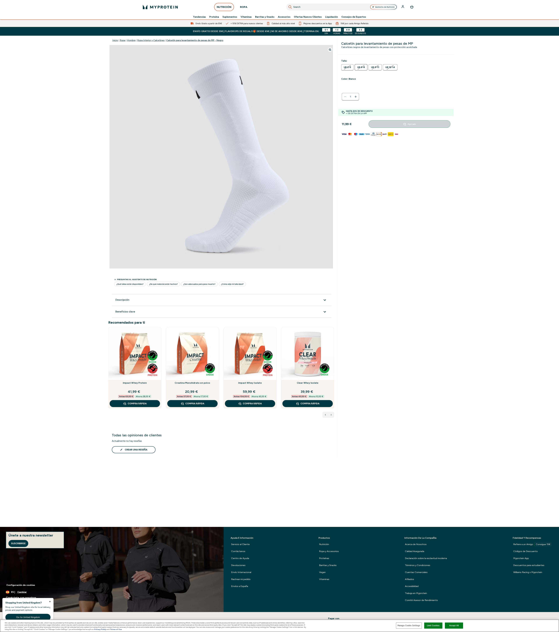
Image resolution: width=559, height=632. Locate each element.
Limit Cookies (433, 625)
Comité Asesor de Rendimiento (421, 600)
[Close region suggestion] (50, 601)
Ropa (122, 40)
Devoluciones (238, 565)
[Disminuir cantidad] (345, 96)
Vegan (322, 572)
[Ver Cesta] (411, 7)
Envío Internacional (241, 572)
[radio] (347, 67)
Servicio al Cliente (240, 544)
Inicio (115, 40)
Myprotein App (521, 558)
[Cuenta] (403, 7)
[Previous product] (325, 415)
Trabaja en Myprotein (416, 593)
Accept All (454, 625)
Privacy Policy (100, 629)
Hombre (131, 40)
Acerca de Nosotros (416, 544)
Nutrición (324, 544)
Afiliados (409, 579)
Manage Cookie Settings (409, 625)
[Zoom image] (330, 49)
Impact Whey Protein (135, 383)
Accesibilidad (412, 586)
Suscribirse (18, 543)
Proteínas (324, 558)
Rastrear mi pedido (241, 579)
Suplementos (229, 17)
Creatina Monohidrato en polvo (192, 383)
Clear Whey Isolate (308, 383)
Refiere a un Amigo (531, 544)
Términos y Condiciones (417, 565)
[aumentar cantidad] (355, 96)
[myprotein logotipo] (160, 7)
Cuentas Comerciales (416, 572)
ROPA (243, 7)
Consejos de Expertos (353, 17)
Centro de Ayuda (240, 558)
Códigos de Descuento (525, 551)
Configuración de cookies (20, 585)
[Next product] (331, 415)
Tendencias (199, 17)
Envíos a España (239, 586)
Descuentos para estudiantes (528, 565)
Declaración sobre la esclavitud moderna (426, 558)
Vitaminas (246, 17)
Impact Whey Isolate (250, 383)
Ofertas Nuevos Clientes (308, 17)
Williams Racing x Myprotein (527, 572)
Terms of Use (116, 629)
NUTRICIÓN (224, 7)
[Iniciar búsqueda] (290, 6)
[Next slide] (333, 374)
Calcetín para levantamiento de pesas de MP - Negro (194, 40)
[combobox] (342, 6)
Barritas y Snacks (264, 17)
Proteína (214, 17)
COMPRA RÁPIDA (137, 403)
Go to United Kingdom (28, 617)
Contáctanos (238, 551)
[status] (350, 96)
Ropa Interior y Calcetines (150, 40)
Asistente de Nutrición (385, 7)
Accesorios (284, 17)
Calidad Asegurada (414, 551)
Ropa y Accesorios (329, 551)
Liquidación (331, 17)
